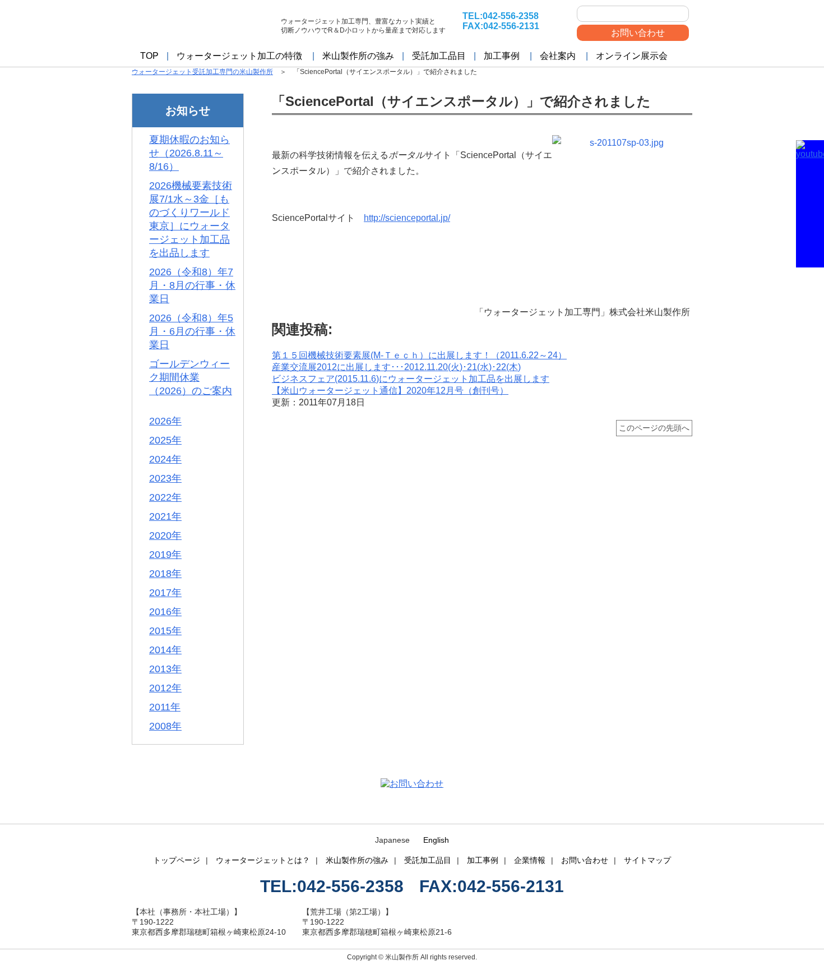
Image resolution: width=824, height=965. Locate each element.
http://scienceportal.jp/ (407, 218)
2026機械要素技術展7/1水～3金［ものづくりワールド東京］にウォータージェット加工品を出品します (190, 219)
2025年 (165, 440)
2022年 (165, 497)
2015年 (165, 630)
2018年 (165, 573)
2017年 (165, 592)
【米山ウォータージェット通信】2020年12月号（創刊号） (390, 390)
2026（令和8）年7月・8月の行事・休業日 (192, 285)
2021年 (165, 516)
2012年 (165, 688)
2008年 (165, 726)
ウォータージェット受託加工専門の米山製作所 (202, 72)
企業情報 (529, 860)
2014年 (165, 649)
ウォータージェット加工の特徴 (239, 56)
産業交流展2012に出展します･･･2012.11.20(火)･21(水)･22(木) (396, 367)
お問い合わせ (638, 33)
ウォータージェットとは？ (263, 860)
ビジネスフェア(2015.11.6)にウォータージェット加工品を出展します (410, 379)
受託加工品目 (439, 56)
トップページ (176, 860)
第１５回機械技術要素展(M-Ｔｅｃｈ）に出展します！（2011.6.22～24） (419, 355)
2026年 (165, 421)
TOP (149, 56)
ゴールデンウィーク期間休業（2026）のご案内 (190, 377)
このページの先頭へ (654, 427)
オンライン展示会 (632, 56)
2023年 (165, 478)
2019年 (165, 554)
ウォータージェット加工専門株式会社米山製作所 (202, 24)
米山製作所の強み (358, 56)
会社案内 (558, 56)
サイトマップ (647, 860)
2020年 (165, 535)
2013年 (165, 669)
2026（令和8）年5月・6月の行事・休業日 (192, 331)
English (436, 839)
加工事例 (502, 56)
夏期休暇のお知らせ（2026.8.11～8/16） (189, 153)
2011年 (164, 707)
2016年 (165, 611)
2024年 (165, 459)
